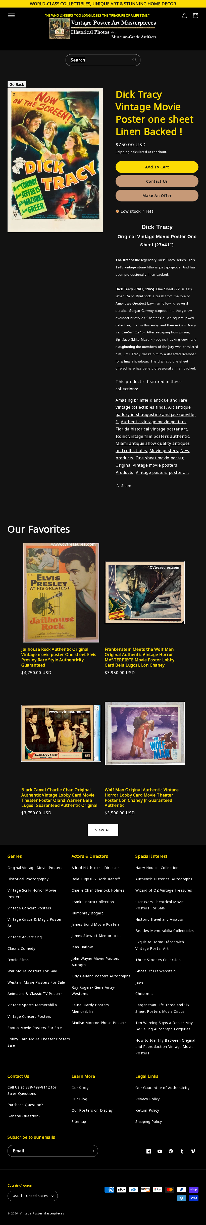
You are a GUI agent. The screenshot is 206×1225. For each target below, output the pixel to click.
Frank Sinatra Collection (93, 901)
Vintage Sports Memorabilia (32, 1004)
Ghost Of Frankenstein (155, 971)
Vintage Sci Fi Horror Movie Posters (32, 893)
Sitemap (79, 1121)
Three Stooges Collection (158, 959)
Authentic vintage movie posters (153, 421)
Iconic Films (18, 959)
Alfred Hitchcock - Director (95, 867)
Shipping (123, 152)
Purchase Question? (25, 1104)
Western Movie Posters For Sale (36, 982)
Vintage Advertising (25, 936)
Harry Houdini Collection (156, 867)
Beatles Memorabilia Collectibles (164, 930)
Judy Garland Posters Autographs (101, 976)
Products (124, 472)
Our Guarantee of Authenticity (162, 1087)
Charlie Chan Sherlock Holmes (98, 890)
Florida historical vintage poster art (151, 429)
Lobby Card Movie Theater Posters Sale (39, 1042)
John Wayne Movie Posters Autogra (95, 961)
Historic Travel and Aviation (159, 919)
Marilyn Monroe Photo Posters (99, 1022)
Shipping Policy (148, 1121)
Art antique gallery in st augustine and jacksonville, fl (156, 414)
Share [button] (126, 485)
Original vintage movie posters (146, 465)
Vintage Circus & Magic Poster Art (35, 922)
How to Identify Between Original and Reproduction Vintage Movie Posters (165, 1046)
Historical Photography (28, 879)
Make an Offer (157, 195)
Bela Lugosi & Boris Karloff (96, 879)
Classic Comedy (21, 948)
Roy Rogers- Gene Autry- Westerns (94, 990)
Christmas (144, 993)
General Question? (24, 1116)
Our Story (80, 1087)
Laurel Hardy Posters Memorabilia (90, 1008)
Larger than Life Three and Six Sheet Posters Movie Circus (162, 1008)
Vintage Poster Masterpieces (42, 1213)
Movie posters (163, 450)
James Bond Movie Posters (96, 924)
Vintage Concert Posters (29, 908)
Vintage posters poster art (162, 472)
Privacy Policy (147, 1099)
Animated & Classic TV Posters (35, 993)
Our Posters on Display (92, 1110)
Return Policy (147, 1110)
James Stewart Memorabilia (96, 935)
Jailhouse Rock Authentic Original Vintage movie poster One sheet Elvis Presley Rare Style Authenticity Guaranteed (58, 657)
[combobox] (103, 60)
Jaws (139, 982)
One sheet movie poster (159, 458)
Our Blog (79, 1099)
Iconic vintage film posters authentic (152, 436)
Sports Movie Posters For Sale (35, 1027)
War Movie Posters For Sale (32, 971)
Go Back (17, 84)
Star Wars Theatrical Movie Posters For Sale (159, 904)
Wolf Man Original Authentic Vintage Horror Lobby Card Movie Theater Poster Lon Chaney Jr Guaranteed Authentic (142, 797)
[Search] (134, 59)
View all (103, 829)
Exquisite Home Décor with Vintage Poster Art (159, 945)
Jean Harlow (82, 947)
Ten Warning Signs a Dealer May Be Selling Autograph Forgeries (164, 1025)
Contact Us (157, 181)
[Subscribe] (92, 1151)
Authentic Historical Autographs (163, 879)
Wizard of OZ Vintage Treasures (163, 890)
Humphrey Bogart (87, 913)
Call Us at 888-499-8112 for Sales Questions (32, 1090)
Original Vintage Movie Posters (35, 867)
